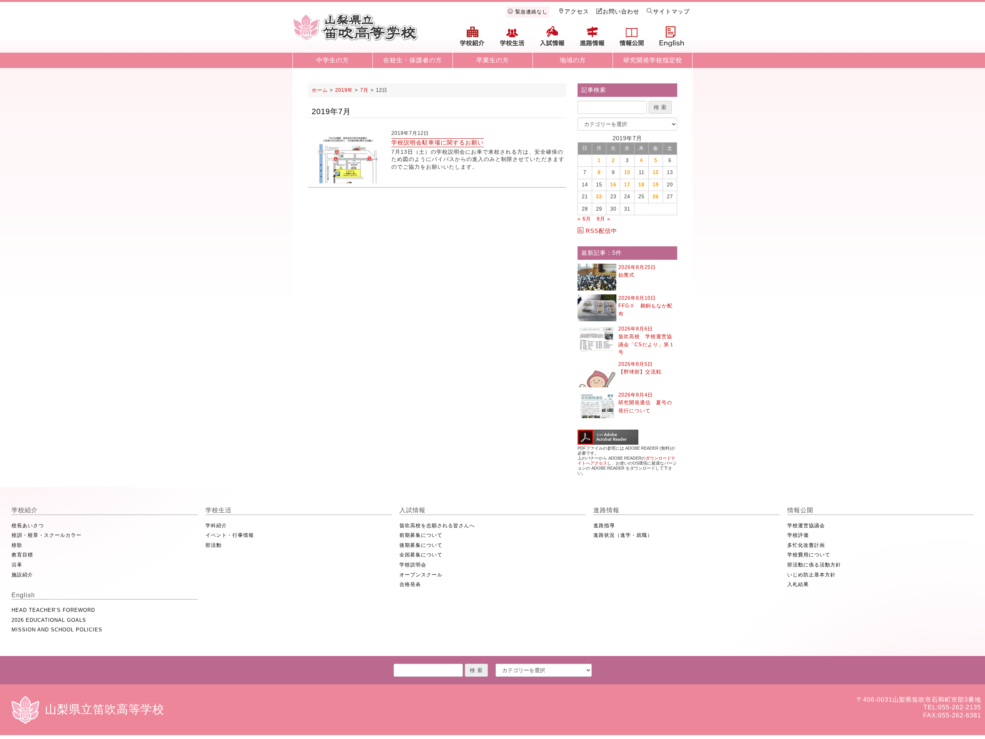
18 (641, 185)
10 (627, 172)
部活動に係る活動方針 (814, 565)
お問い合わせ (621, 11)
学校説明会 (412, 565)
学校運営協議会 (806, 525)
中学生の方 (332, 60)
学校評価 (798, 535)
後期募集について (420, 545)
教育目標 (22, 555)
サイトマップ (671, 11)
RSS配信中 (601, 231)
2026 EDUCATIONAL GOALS (49, 620)
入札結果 (798, 584)
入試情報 (552, 39)
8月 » (603, 219)
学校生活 (512, 39)
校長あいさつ (28, 525)
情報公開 (632, 39)
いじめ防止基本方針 (811, 575)
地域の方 (573, 60)
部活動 (213, 545)
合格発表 (410, 584)
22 (599, 196)
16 (613, 185)
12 (656, 172)
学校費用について (808, 555)
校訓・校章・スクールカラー (47, 535)
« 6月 (584, 219)
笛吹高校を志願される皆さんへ (437, 525)
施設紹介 (22, 575)
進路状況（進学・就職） (623, 535)
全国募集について (420, 555)
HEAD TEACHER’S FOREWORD (53, 610)
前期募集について (420, 535)
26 (656, 196)
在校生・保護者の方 (412, 60)
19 (656, 185)
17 (627, 185)
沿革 (17, 565)
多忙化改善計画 (806, 545)
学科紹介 (216, 525)
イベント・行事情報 (229, 535)
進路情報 (592, 39)
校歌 (17, 545)
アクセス (576, 11)
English (672, 39)
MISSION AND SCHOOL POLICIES (57, 630)
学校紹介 (472, 39)
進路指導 (604, 525)
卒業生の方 (492, 60)
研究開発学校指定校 (652, 60)
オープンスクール (420, 575)
